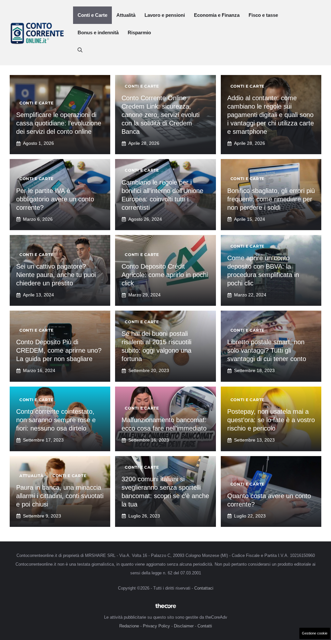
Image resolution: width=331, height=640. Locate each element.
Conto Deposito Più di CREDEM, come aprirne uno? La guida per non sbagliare (58, 350)
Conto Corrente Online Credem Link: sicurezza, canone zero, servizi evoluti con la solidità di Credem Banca (160, 114)
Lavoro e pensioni (164, 15)
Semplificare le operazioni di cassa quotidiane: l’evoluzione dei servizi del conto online (58, 123)
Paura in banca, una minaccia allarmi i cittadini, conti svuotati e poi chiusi (59, 496)
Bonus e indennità (98, 32)
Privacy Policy (156, 626)
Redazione (129, 626)
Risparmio (139, 32)
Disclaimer (184, 626)
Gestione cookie (314, 633)
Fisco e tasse (263, 15)
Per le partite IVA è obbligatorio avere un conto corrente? (55, 199)
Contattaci (203, 588)
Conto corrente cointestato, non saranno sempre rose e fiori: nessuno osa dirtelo (56, 420)
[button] (80, 50)
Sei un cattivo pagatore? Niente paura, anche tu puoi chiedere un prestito (56, 275)
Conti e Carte (92, 15)
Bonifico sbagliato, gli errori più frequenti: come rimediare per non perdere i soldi (271, 199)
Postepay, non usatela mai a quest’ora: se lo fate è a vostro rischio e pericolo (271, 420)
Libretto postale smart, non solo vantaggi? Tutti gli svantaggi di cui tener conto (266, 350)
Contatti (205, 626)
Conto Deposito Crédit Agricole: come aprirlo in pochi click (165, 275)
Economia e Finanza (217, 15)
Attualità (125, 15)
